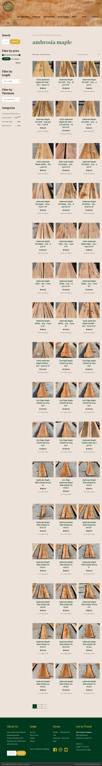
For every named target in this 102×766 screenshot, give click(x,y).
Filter (6, 59)
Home (34, 35)
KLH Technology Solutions (91, 764)
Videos (32, 741)
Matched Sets (6, 126)
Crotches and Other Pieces (11, 114)
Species (32, 732)
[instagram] (61, 750)
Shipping (46, 749)
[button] (8, 23)
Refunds (39, 749)
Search (15, 42)
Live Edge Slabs (7, 122)
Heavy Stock (34, 735)
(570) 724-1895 (86, 750)
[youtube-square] (66, 750)
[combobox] (11, 81)
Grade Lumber (7, 118)
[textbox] (10, 81)
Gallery (32, 738)
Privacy (32, 749)
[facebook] (55, 750)
